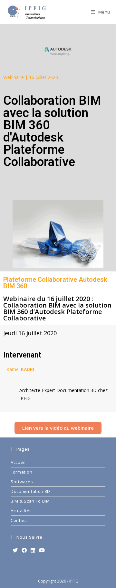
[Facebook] (24, 550)
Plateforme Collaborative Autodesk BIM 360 (55, 283)
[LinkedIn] (33, 550)
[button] (58, 428)
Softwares (22, 482)
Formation (21, 472)
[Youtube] (42, 550)
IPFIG (25, 398)
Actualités (21, 511)
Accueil (18, 462)
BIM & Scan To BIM (30, 501)
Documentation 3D (30, 491)
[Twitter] (15, 550)
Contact (19, 520)
